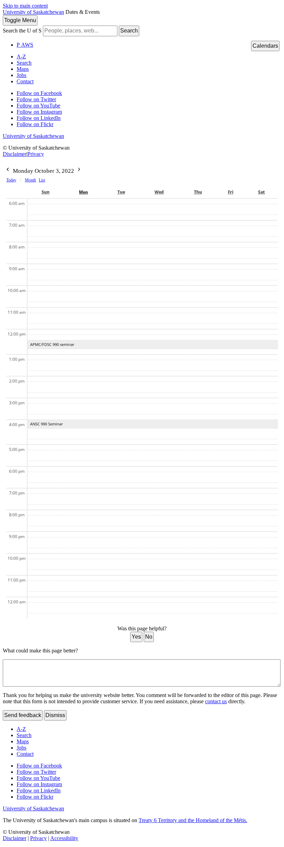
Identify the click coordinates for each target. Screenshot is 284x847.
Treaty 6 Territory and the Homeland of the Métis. (193, 820)
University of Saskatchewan (33, 12)
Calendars (265, 46)
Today (11, 180)
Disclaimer (14, 154)
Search (129, 31)
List (42, 180)
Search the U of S (22, 31)
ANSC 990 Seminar (46, 423)
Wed (159, 192)
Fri (230, 192)
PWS (25, 45)
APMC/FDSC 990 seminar (52, 344)
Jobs (21, 75)
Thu (198, 192)
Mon (83, 192)
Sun (46, 192)
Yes (136, 637)
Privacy (35, 154)
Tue (121, 192)
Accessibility (64, 838)
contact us (216, 701)
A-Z (21, 56)
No (148, 637)
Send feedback (22, 715)
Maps (23, 69)
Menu (20, 20)
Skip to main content (25, 6)
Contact (25, 81)
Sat (261, 192)
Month (30, 180)
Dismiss (55, 715)
